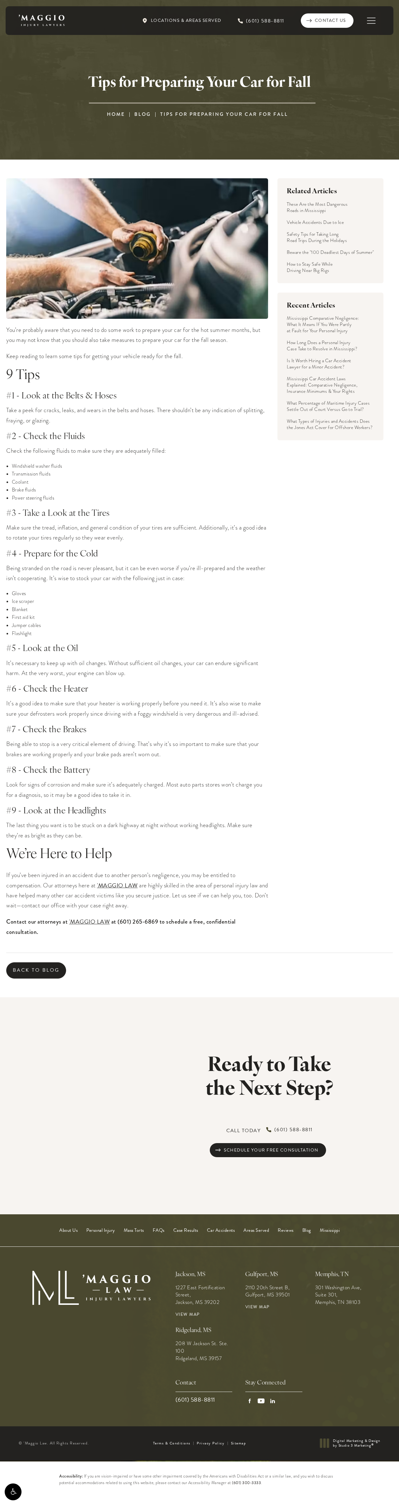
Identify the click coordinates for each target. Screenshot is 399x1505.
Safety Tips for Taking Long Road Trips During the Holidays (317, 237)
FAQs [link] (159, 1230)
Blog (142, 114)
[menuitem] (68, 1230)
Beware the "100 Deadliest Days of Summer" (330, 252)
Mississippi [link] (330, 1230)
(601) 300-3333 (246, 1483)
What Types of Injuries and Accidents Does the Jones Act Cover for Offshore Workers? (330, 424)
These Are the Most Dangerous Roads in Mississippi (317, 207)
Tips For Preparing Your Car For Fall (224, 114)
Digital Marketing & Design (356, 1443)
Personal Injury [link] (100, 1230)
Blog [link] (306, 1230)
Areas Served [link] (256, 1230)
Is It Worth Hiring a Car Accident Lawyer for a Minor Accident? (319, 364)
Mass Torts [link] (134, 1230)
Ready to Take (270, 1078)
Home (116, 114)
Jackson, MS (190, 1275)
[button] (13, 1491)
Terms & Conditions (171, 1443)
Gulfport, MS (261, 1275)
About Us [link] (68, 1230)
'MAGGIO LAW (117, 885)
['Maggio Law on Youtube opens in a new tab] (261, 1401)
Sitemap (238, 1443)
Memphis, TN (332, 1275)
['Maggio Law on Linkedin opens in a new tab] (272, 1401)
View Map (187, 1314)
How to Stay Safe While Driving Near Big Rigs (310, 267)
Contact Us (330, 20)
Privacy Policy (210, 1443)
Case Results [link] (185, 1230)
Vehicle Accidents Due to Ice (315, 222)
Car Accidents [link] (221, 1230)
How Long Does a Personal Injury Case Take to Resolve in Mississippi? (322, 345)
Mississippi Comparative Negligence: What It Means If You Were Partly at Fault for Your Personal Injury (323, 324)
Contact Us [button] (368, 1491)
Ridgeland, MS (193, 1331)
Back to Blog (36, 970)
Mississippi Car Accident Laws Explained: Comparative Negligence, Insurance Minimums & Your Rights (322, 385)
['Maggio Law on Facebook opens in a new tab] (249, 1401)
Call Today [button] (269, 1130)
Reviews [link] (286, 1230)
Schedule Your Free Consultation (271, 1150)
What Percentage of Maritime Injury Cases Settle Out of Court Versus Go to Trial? (328, 406)
